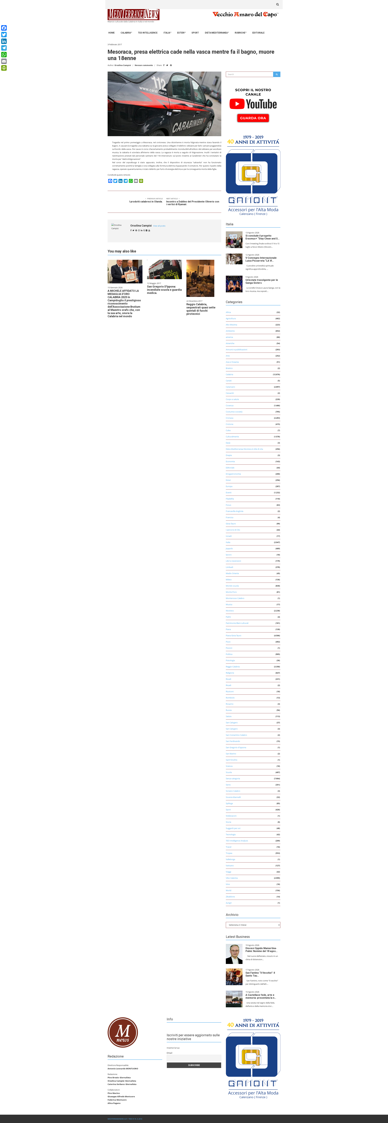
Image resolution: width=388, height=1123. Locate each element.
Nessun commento (144, 65)
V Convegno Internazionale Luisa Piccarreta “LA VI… (261, 259)
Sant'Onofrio (231, 759)
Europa (229, 486)
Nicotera (230, 610)
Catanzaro (230, 386)
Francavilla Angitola (234, 511)
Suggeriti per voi (233, 828)
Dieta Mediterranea (216, 33)
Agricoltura (231, 318)
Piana (228, 629)
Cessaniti (230, 393)
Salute (228, 716)
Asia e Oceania (232, 362)
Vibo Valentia (232, 878)
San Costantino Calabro (236, 735)
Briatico (229, 368)
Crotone (229, 424)
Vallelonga (230, 859)
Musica (229, 604)
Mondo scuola (232, 585)
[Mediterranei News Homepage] (123, 1032)
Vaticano (230, 865)
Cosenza (229, 405)
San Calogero (232, 722)
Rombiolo (230, 697)
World (228, 890)
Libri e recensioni (233, 561)
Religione (230, 672)
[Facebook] (4, 28)
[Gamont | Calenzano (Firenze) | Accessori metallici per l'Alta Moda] (253, 174)
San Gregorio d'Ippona (236, 747)
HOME (111, 33)
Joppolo (229, 548)
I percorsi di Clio (233, 529)
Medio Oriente (232, 573)
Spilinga (229, 803)
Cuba (228, 430)
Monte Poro (231, 592)
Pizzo (228, 641)
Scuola (229, 772)
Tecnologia (231, 834)
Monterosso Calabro (235, 598)
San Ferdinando (233, 741)
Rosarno (229, 704)
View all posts (159, 226)
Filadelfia (230, 498)
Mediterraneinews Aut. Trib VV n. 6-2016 (125, 1119)
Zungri (229, 902)
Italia (167, 33)
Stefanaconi (231, 815)
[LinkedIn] (4, 41)
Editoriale (258, 33)
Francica (229, 517)
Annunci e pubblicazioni (236, 349)
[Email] (4, 61)
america (229, 337)
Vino (228, 884)
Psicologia (230, 660)
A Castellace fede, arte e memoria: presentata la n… (261, 996)
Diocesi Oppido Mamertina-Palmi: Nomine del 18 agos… (262, 950)
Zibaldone (230, 896)
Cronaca (229, 418)
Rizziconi (230, 691)
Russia (229, 710)
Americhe (230, 343)
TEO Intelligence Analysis (237, 840)
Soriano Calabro (233, 791)
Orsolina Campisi (122, 65)
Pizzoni (229, 648)
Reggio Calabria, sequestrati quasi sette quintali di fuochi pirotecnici (200, 309)
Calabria (126, 33)
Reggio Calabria (233, 666)
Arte (228, 355)
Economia (230, 461)
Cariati (229, 380)
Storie (228, 822)
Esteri (180, 33)
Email (169, 1052)
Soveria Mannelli (233, 797)
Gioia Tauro (231, 523)
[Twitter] (4, 34)
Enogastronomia (233, 473)
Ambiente (230, 331)
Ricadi (228, 679)
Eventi (228, 492)
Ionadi (229, 536)
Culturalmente (232, 436)
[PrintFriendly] (4, 68)
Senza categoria (233, 778)
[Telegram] (4, 48)
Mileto (229, 579)
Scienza (229, 766)
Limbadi (229, 567)
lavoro (229, 554)
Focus (228, 505)
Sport (195, 33)
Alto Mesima (231, 324)
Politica (229, 654)
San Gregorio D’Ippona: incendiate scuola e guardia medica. (164, 289)
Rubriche (240, 33)
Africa (228, 312)
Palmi (228, 616)
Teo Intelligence (147, 33)
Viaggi (228, 871)
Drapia (229, 455)
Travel (228, 847)
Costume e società (234, 411)
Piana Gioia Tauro (233, 635)
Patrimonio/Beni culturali (237, 623)
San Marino (231, 753)
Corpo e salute (232, 399)
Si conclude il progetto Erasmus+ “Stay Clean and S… (262, 237)
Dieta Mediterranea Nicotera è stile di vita (244, 449)
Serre (228, 784)
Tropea (229, 853)
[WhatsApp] (4, 54)
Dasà (228, 442)
